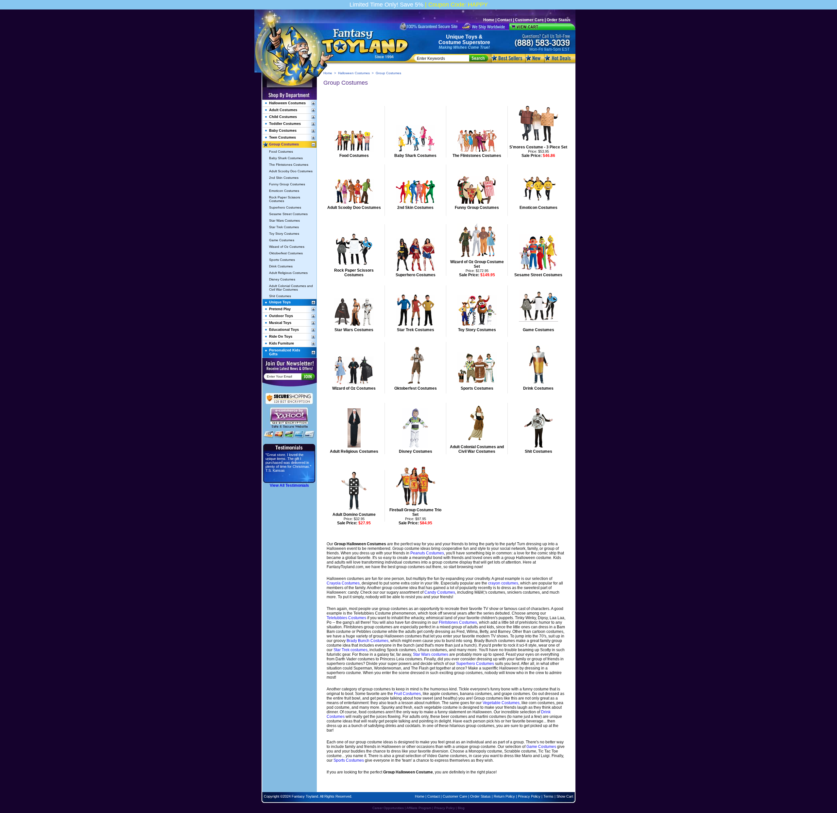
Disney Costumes (415, 451)
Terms (548, 796)
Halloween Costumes (354, 73)
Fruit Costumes (407, 693)
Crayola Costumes (343, 583)
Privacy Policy (529, 796)
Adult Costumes (283, 110)
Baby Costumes (283, 130)
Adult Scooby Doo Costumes (354, 207)
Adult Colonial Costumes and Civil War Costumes (477, 449)
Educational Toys (284, 329)
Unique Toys (461, 37)
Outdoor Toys (281, 316)
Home (488, 20)
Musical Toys (280, 323)
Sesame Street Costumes (538, 275)
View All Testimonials (289, 485)
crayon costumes (503, 583)
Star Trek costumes (350, 650)
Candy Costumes (439, 592)
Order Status (559, 20)
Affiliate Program (418, 808)
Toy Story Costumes (477, 330)
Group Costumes (284, 144)
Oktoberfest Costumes (415, 388)
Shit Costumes (538, 451)
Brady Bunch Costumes (367, 640)
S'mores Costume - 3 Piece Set (538, 147)
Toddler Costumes (285, 124)
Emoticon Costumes (538, 207)
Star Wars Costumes (353, 330)
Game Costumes (538, 330)
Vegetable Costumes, (502, 703)
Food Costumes (354, 155)
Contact (504, 20)
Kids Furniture (281, 343)
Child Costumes (283, 117)
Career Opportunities (388, 808)
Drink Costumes (538, 388)
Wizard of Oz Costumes (354, 388)
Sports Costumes (477, 388)
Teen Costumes (282, 137)
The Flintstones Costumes (477, 155)
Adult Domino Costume (354, 514)
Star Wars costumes (430, 654)
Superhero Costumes (416, 275)
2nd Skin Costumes (415, 207)
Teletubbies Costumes (346, 618)
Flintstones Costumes (458, 622)
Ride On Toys (280, 336)
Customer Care (529, 20)
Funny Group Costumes (477, 207)
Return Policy (504, 796)
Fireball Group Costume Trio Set (415, 512)
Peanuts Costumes (427, 553)
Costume (449, 42)
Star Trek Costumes (415, 330)
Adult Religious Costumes (354, 451)
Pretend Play (280, 309)
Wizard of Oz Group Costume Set (477, 264)
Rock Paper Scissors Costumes (354, 272)
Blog (461, 808)
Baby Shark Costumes (415, 155)
